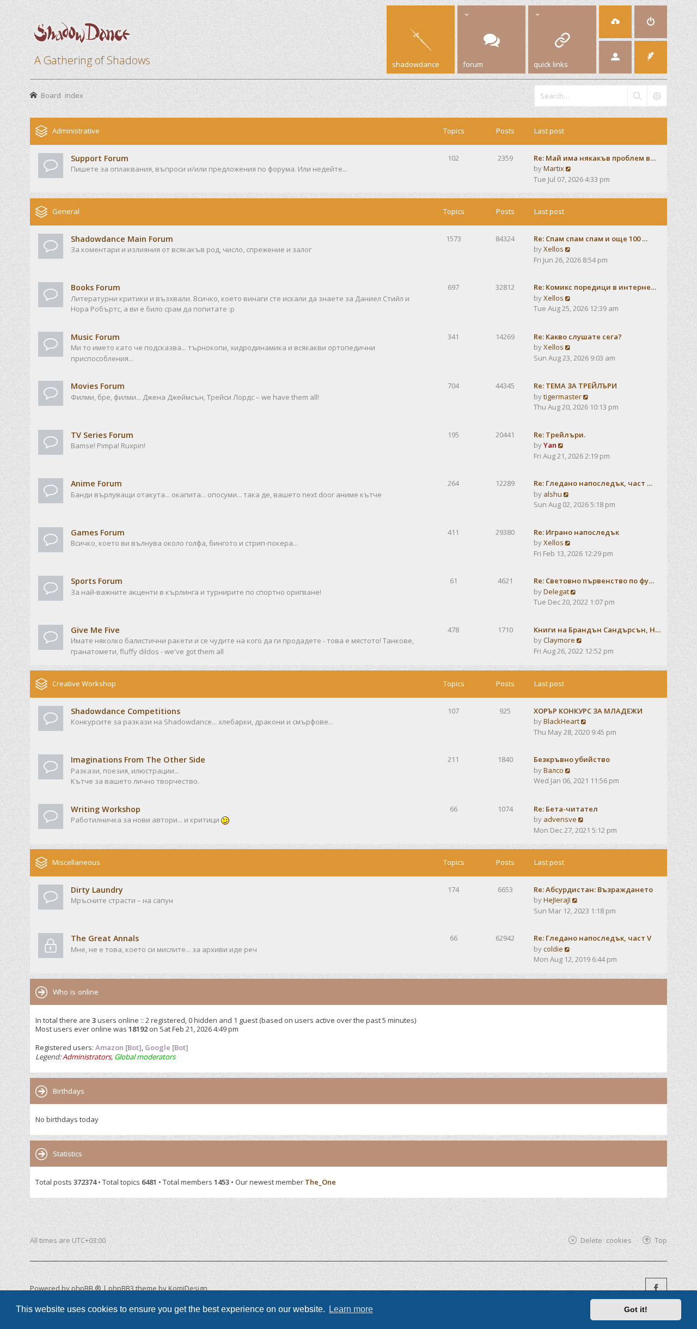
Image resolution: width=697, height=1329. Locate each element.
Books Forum (95, 287)
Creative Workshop (84, 683)
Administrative (76, 131)
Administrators (87, 1057)
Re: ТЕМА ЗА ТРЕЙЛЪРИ (575, 386)
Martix (553, 168)
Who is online (76, 992)
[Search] (637, 96)
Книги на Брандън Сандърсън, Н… (597, 630)
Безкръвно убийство (572, 759)
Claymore (559, 640)
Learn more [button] (351, 1309)
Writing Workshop (105, 809)
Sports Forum (97, 581)
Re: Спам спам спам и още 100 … (590, 238)
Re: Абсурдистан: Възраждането (593, 889)
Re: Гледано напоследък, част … (593, 483)
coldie (553, 949)
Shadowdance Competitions (125, 711)
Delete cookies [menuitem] (606, 1239)
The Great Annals (105, 938)
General (66, 211)
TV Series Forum (102, 435)
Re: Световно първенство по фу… (594, 581)
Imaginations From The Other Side (138, 759)
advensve (560, 819)
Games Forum (98, 532)
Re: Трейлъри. (559, 435)
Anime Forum (96, 483)
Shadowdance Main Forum (122, 239)
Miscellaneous (76, 862)
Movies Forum (98, 386)
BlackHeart (561, 721)
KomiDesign (187, 1288)
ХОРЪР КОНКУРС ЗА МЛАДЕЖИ (588, 711)
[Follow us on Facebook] (656, 1289)
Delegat (556, 591)
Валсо (553, 770)
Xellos (553, 249)
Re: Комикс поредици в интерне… (595, 287)
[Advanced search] (657, 96)
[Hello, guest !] (615, 57)
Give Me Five (95, 630)
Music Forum (95, 337)
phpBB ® (86, 1288)
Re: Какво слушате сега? (578, 337)
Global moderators (144, 1057)
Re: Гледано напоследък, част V (592, 938)
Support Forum (100, 158)
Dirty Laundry (97, 890)
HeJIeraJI (557, 900)
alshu (552, 494)
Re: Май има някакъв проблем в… (595, 158)
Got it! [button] (635, 1309)
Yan (550, 445)
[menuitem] (615, 21)
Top (661, 1239)
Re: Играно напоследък (576, 532)
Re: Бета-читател (566, 809)
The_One (320, 1182)
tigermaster (562, 396)
